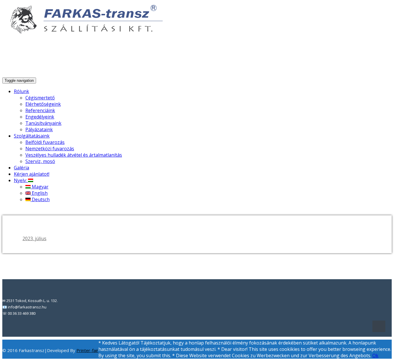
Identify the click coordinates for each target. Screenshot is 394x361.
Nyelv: (21, 180)
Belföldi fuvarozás (45, 142)
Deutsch (40, 199)
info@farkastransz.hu (315, 60)
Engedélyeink (39, 117)
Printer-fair (87, 350)
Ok (375, 355)
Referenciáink (40, 110)
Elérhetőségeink (43, 104)
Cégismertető (40, 98)
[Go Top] (378, 326)
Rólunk (21, 91)
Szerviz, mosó (40, 161)
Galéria (21, 167)
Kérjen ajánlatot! (31, 174)
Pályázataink (39, 129)
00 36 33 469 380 (368, 60)
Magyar (39, 187)
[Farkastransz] (83, 31)
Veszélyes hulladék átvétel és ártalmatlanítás (73, 155)
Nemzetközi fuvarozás (49, 148)
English (39, 193)
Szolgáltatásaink (32, 136)
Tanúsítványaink (43, 123)
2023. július (34, 238)
